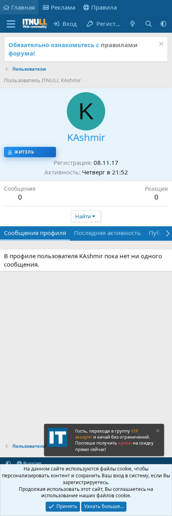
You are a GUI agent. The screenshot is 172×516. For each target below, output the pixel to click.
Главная (23, 7)
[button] (163, 23)
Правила (104, 7)
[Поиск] (148, 23)
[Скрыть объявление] (160, 45)
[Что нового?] (132, 23)
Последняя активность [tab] (107, 233)
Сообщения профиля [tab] (35, 233)
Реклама (63, 7)
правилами (119, 45)
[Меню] (11, 24)
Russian (32, 463)
